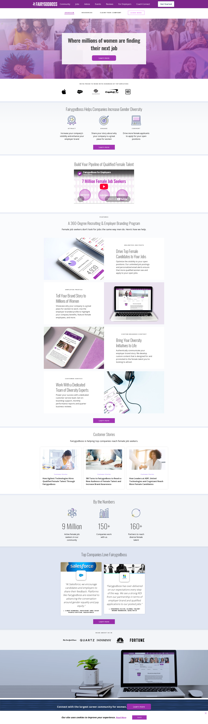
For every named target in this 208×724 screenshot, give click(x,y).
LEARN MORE (136, 12)
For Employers (124, 4)
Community (65, 4)
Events (98, 4)
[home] (45, 4)
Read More (121, 717)
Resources (87, 12)
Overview (69, 12)
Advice (87, 4)
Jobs (77, 4)
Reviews (109, 4)
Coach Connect (143, 4)
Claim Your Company (110, 12)
